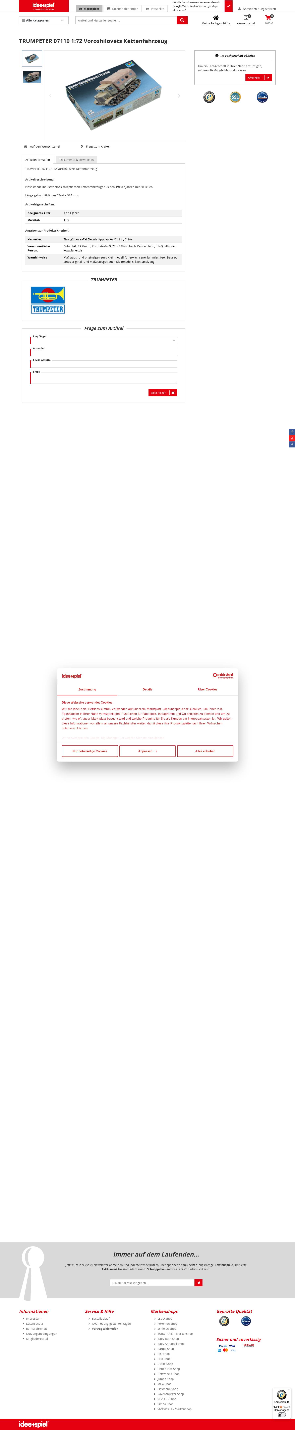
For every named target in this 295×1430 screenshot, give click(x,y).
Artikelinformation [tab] (37, 160)
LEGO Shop (165, 1318)
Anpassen (145, 751)
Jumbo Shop (166, 1379)
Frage (36, 371)
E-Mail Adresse (42, 360)
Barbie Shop (166, 1349)
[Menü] (288, 1390)
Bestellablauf (101, 1318)
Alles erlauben (205, 751)
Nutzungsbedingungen (41, 1334)
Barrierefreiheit (36, 1328)
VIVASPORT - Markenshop (175, 1409)
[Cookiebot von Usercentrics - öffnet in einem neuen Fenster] (215, 676)
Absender (39, 348)
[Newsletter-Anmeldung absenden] (198, 1282)
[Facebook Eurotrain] (292, 444)
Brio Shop (164, 1359)
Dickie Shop (165, 1364)
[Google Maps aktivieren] (229, 6)
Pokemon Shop (167, 1323)
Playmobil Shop (168, 1389)
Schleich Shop (167, 1328)
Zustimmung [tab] (87, 689)
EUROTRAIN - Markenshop (175, 1334)
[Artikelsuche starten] (182, 20)
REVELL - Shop (167, 1399)
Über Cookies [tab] (207, 689)
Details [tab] (148, 689)
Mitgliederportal (37, 1339)
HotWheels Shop (169, 1374)
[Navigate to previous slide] (50, 96)
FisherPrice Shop (169, 1369)
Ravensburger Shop (171, 1394)
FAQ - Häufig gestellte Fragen (111, 1323)
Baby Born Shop (168, 1339)
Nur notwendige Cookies (89, 751)
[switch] (282, 1414)
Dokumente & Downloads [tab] (77, 160)
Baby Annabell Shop (171, 1344)
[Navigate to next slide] (179, 96)
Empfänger (39, 336)
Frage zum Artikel (98, 146)
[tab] (235, 56)
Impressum (33, 1318)
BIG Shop (164, 1354)
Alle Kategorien (37, 20)
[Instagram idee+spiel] (292, 438)
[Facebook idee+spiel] (292, 432)
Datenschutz (34, 1323)
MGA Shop (165, 1384)
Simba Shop (166, 1404)
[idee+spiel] (44, 6)
